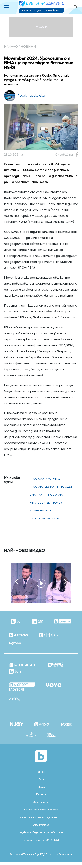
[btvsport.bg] (22, 685)
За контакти (41, 802)
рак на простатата (50, 495)
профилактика (40, 479)
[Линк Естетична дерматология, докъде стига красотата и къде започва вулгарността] (41, 602)
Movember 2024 (40, 511)
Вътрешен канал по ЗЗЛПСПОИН (41, 840)
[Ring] (15, 643)
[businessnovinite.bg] (55, 664)
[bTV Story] (49, 635)
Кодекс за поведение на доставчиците (41, 832)
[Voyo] (53, 684)
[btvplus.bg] (15, 671)
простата (36, 487)
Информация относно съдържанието (41, 817)
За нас (41, 772)
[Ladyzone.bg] (16, 690)
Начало (11, 46)
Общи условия (41, 825)
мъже (56, 479)
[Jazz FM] (66, 725)
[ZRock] (51, 735)
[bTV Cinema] (62, 621)
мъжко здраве (40, 503)
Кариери (41, 794)
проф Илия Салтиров (44, 519)
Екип (41, 779)
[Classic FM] (31, 735)
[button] (16, 581)
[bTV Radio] (41, 724)
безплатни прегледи (58, 487)
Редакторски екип (31, 95)
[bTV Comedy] (37, 621)
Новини (28, 46)
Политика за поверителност (41, 810)
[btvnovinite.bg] (23, 664)
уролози (58, 503)
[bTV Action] (18, 635)
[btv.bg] (16, 621)
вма (33, 495)
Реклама (41, 787)
